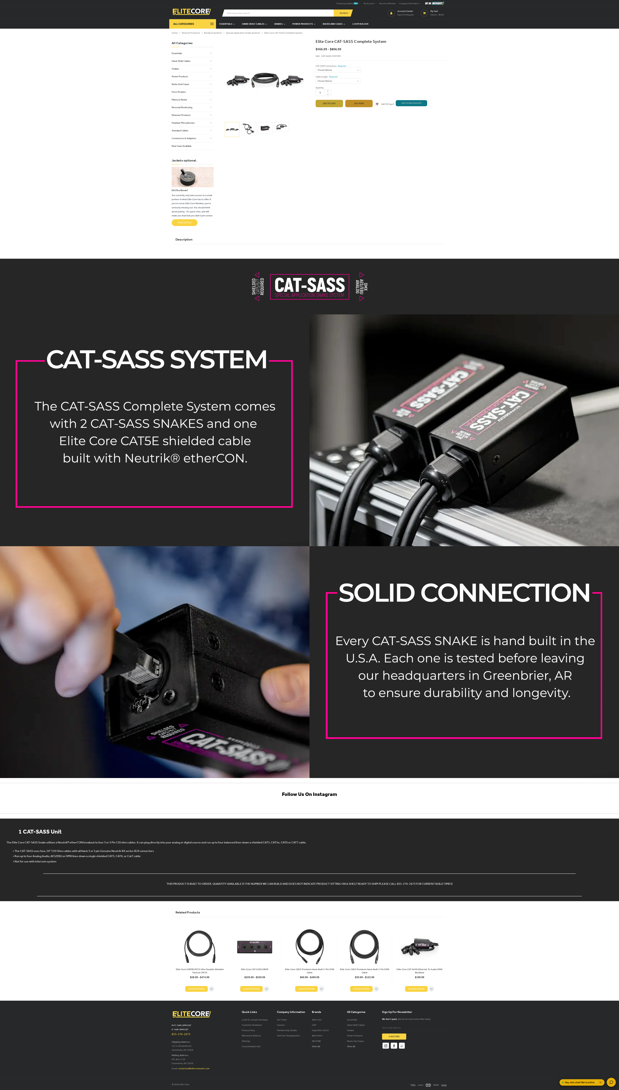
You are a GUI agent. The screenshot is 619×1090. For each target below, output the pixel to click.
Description (184, 239)
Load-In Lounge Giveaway (255, 1019)
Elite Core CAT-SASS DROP (255, 969)
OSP (314, 1025)
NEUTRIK (316, 1041)
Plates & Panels (179, 99)
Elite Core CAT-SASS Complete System (283, 33)
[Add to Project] (211, 989)
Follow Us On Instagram (309, 794)
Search (344, 13)
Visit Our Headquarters (288, 1035)
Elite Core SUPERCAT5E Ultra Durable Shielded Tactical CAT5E (200, 971)
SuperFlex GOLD (320, 1030)
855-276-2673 (181, 1034)
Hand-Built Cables (253, 24)
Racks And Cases (333, 24)
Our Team (282, 1019)
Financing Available (346, 3)
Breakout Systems (213, 33)
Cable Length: (326, 76)
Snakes (278, 24)
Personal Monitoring (182, 107)
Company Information (409, 3)
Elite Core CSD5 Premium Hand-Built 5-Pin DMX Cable (309, 971)
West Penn (317, 1035)
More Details (185, 222)
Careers (281, 1025)
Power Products (302, 24)
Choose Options (196, 989)
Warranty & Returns (251, 1035)
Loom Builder (360, 24)
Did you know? (180, 190)
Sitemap (246, 1041)
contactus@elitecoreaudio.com (194, 1068)
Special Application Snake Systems (243, 33)
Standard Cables (180, 130)
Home (175, 33)
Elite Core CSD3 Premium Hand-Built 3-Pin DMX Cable (364, 971)
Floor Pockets (179, 91)
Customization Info (251, 1046)
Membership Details (287, 1030)
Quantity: (320, 87)
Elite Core (317, 1019)
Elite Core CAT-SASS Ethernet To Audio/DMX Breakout (419, 971)
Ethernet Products (191, 33)
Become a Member (387, 3)
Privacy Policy (248, 1030)
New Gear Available (182, 146)
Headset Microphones (183, 122)
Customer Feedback (252, 1025)
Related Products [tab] (188, 912)
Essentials (226, 24)
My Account (369, 3)
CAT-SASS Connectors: (331, 66)
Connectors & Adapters (184, 138)
